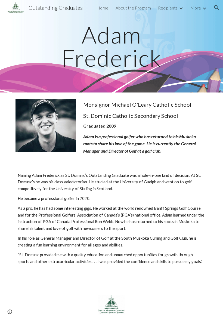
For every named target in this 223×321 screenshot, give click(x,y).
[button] (216, 7)
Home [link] (103, 7)
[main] (111, 46)
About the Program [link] (133, 7)
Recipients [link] (168, 7)
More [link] (195, 7)
